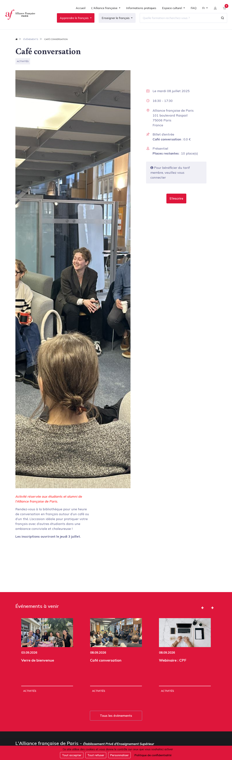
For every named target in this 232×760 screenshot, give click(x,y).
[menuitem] (80, 9)
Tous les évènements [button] (116, 715)
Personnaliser (119, 755)
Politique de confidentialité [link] (152, 755)
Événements (30, 39)
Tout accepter (71, 755)
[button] (176, 198)
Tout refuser (95, 755)
